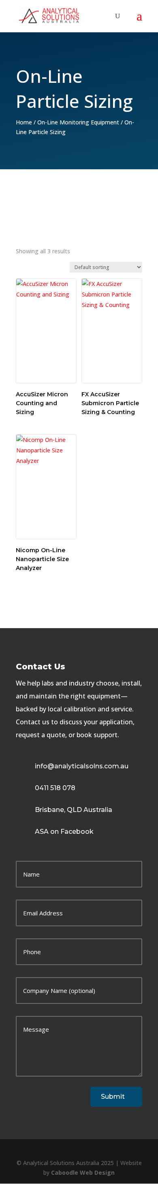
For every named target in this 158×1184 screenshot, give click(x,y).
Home (24, 122)
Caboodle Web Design (83, 1172)
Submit (113, 1096)
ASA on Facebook (64, 831)
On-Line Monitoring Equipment (78, 122)
